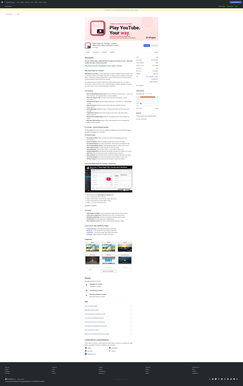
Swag (147, 373)
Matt (193, 369)
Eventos (147, 369)
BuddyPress (195, 373)
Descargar (146, 45)
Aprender (101, 367)
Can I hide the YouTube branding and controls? (96, 326)
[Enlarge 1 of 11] (98, 243)
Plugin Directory (8, 6)
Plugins (53, 371)
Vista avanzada (139, 85)
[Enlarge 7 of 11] (98, 268)
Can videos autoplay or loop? (91, 329)
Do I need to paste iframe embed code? (94, 318)
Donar (147, 371)
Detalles (88, 52)
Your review (139, 108)
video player (151, 76)
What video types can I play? (91, 310)
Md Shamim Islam (91, 354)
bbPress (194, 371)
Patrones (54, 373)
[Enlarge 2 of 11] (114, 243)
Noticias (6, 369)
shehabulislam (114, 348)
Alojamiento (7, 371)
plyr (147, 76)
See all (156, 108)
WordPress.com (196, 367)
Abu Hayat (89, 351)
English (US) (155, 73)
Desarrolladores (102, 371)
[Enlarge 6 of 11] (130, 255)
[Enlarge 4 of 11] (98, 255)
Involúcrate (148, 367)
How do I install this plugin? (91, 306)
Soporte (156, 52)
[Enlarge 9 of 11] (130, 268)
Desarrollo (112, 52)
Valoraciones (96, 52)
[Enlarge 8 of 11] (114, 268)
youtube (156, 76)
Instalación (104, 52)
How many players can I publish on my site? (95, 314)
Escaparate (54, 367)
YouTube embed (155, 79)
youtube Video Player (154, 81)
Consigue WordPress (236, 2)
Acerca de (7, 367)
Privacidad (7, 373)
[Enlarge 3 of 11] (130, 243)
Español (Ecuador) (20, 379)
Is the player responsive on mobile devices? (95, 322)
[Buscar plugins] (18, 14)
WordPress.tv (102, 373)
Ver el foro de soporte (141, 119)
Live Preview (154, 45)
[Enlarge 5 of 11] (114, 255)
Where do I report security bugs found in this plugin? (97, 333)
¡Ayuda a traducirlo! (134, 10)
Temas (53, 369)
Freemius (113, 351)
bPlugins (96, 47)
